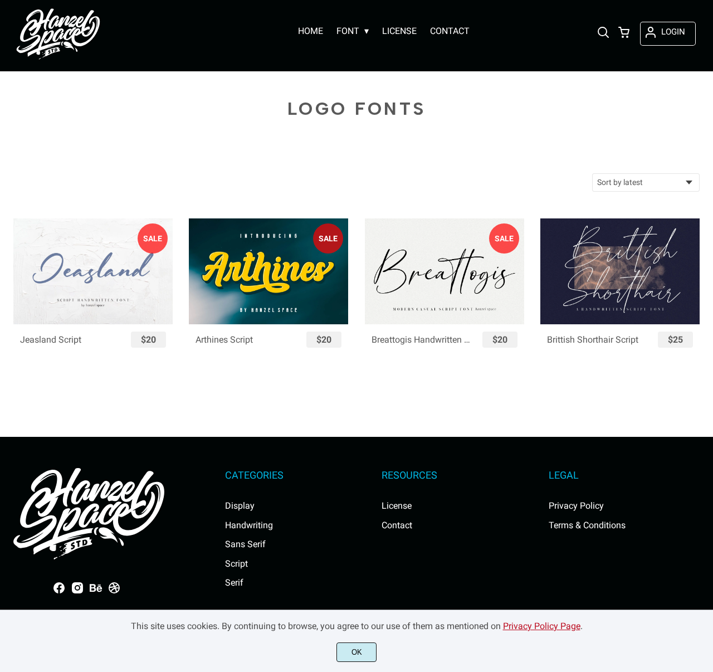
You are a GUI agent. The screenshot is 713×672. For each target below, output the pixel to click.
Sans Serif (245, 544)
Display (240, 505)
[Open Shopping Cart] (624, 33)
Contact (397, 525)
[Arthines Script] (268, 271)
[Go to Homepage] (58, 59)
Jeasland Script (50, 339)
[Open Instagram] (77, 591)
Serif (234, 582)
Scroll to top (703, 420)
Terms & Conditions (587, 525)
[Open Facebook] (59, 591)
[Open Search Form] (603, 33)
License (397, 505)
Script (236, 563)
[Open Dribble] (114, 591)
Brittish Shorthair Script (592, 339)
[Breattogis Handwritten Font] (444, 271)
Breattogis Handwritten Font (422, 339)
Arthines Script (224, 339)
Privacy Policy (576, 505)
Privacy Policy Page (541, 626)
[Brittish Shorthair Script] (620, 271)
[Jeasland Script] (93, 271)
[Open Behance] (95, 591)
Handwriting (249, 525)
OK (356, 652)
